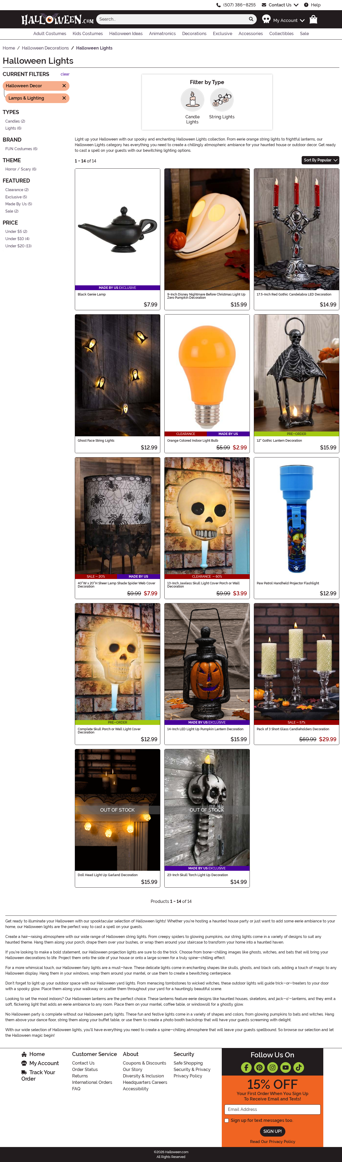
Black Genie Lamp (92, 294)
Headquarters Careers (145, 1082)
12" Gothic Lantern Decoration (279, 440)
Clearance (14, 190)
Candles (12, 121)
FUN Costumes (18, 148)
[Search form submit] (251, 19)
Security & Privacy (192, 1069)
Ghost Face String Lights (96, 440)
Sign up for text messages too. (262, 1120)
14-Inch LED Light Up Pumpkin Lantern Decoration (205, 729)
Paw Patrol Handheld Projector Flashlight (288, 583)
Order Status (85, 1069)
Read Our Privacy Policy (272, 1141)
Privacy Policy (188, 1075)
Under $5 (13, 231)
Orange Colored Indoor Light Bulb (192, 440)
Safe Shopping (188, 1063)
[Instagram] (272, 1067)
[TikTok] (298, 1067)
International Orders (92, 1082)
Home (37, 1054)
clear (65, 74)
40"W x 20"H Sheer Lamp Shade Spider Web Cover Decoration (116, 584)
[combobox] (171, 19)
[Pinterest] (259, 1067)
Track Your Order (38, 1075)
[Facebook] (246, 1067)
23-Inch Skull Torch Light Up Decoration (197, 875)
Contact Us (280, 4)
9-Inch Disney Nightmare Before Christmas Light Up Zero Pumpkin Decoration (206, 296)
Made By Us (16, 204)
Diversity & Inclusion (143, 1075)
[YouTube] (285, 1067)
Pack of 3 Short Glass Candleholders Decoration (293, 729)
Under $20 (15, 246)
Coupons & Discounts (144, 1063)
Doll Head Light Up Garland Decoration (108, 875)
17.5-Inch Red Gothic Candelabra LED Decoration (294, 294)
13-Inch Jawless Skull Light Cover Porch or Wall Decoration (203, 584)
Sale (9, 211)
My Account (44, 1063)
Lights (10, 128)
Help (316, 4)
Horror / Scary (18, 169)
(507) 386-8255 (239, 4)
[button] (283, 19)
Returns (80, 1075)
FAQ (76, 1088)
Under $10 (14, 239)
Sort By (317, 160)
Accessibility (136, 1088)
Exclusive (13, 197)
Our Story (132, 1069)
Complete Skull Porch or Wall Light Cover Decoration (109, 730)
